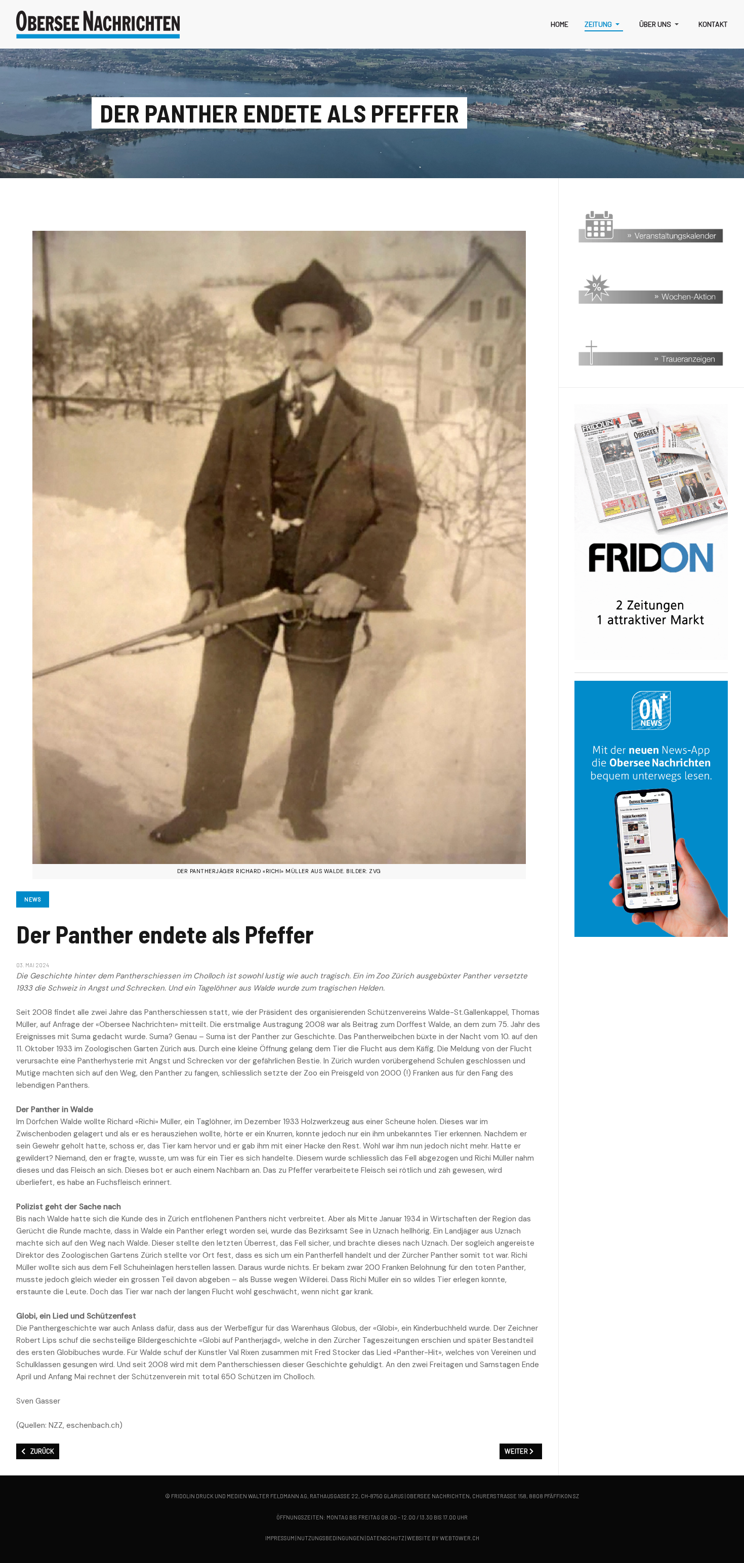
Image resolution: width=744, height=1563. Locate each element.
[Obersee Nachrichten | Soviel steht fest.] (98, 24)
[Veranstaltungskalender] (651, 227)
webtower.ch (459, 1538)
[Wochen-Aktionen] (651, 289)
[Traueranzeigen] (651, 350)
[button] (604, 24)
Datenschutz (385, 1538)
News (32, 899)
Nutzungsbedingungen (330, 1538)
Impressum (280, 1538)
